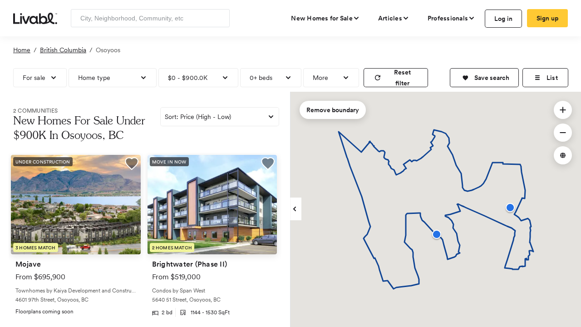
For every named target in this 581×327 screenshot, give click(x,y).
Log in (503, 18)
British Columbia (63, 50)
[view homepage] (35, 17)
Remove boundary (332, 110)
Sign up (548, 18)
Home (21, 50)
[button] (484, 78)
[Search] (219, 18)
